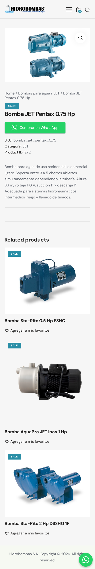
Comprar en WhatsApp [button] (39, 127)
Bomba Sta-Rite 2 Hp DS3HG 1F (37, 523)
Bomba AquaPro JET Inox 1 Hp (36, 432)
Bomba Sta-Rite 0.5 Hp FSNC (35, 321)
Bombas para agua (34, 93)
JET (56, 93)
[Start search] (87, 9)
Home (10, 93)
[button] (41, 280)
